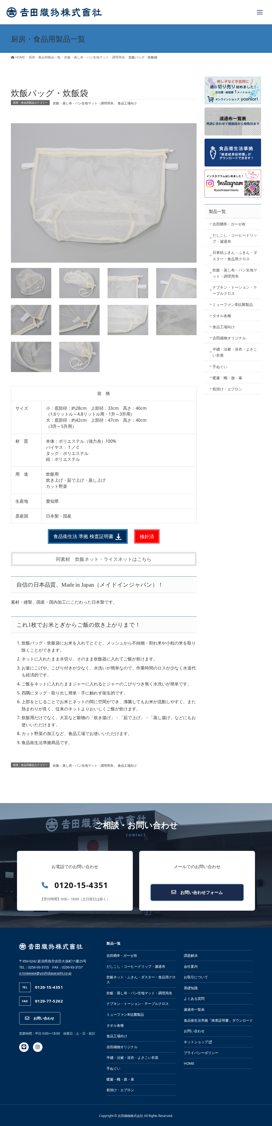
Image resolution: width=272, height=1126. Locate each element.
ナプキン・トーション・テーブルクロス (234, 290)
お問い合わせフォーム (201, 892)
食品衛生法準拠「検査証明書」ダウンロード (218, 1020)
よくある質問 (194, 998)
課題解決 (191, 955)
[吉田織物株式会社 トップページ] (54, 12)
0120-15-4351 (81, 885)
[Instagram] (37, 1047)
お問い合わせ (43, 1018)
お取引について (196, 977)
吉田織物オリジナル (229, 337)
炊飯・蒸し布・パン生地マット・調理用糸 (83, 103)
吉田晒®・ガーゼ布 (228, 224)
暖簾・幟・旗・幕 (227, 377)
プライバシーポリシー (201, 1052)
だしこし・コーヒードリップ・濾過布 (234, 238)
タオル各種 (221, 315)
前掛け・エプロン (227, 388)
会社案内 (191, 966)
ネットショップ (196, 1041)
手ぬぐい (219, 366)
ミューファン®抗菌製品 (232, 304)
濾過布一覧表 (194, 1009)
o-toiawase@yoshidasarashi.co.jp (45, 973)
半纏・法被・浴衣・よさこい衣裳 (234, 352)
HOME (189, 1063)
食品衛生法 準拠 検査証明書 (84, 536)
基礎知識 (191, 988)
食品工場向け (127, 103)
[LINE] (24, 1047)
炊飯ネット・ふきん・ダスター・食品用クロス (141, 979)
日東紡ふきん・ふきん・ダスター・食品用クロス (234, 255)
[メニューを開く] (260, 12)
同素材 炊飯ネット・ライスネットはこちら (103, 559)
